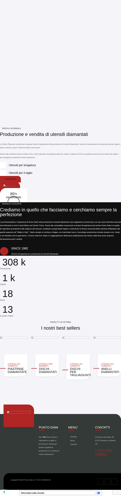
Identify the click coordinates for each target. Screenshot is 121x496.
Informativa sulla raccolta (32, 493)
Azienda (73, 436)
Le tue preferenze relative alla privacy (71, 493)
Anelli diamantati (110, 370)
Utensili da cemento (14, 365)
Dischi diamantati (48, 370)
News (72, 440)
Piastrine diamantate (17, 370)
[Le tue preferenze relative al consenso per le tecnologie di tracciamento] (4, 492)
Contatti (73, 444)
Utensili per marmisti (46, 365)
